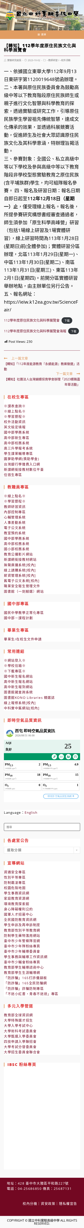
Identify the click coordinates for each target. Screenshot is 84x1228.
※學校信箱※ (15, 665)
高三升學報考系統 (18, 448)
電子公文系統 (15, 527)
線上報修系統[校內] (20, 703)
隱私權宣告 (68, 1203)
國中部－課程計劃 (18, 618)
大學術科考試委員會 (20, 1031)
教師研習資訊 (15, 506)
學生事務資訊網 (16, 893)
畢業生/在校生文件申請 (23, 639)
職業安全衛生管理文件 (22, 586)
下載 (67, 320)
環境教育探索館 (16, 904)
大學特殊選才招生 (18, 1020)
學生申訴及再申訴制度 (22, 925)
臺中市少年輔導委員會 (22, 951)
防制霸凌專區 (15, 882)
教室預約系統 (15, 533)
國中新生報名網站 (18, 676)
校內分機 (30, 1203)
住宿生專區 (13, 475)
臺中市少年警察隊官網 (22, 941)
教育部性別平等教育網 (22, 930)
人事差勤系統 (15, 522)
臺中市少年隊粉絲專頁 (22, 946)
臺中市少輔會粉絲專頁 (22, 962)
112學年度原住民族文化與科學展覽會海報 (35, 331)
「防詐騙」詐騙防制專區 (24, 988)
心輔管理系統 (15, 517)
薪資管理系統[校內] (20, 575)
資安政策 (48, 1203)
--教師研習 (52, 60)
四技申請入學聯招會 (20, 1041)
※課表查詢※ (15, 406)
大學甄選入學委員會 (20, 1036)
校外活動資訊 (15, 422)
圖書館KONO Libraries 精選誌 (29, 697)
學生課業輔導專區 (18, 453)
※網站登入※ (15, 660)
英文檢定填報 (15, 427)
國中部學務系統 (16, 432)
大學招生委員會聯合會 (22, 1052)
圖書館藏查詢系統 (18, 692)
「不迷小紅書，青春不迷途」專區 (31, 994)
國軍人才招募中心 (18, 914)
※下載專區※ (15, 671)
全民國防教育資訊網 (20, 919)
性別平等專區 (15, 877)
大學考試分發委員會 (20, 1047)
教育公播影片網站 (18, 554)
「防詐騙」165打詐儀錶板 (25, 978)
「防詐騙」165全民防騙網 (25, 983)
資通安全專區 (15, 872)
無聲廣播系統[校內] (20, 565)
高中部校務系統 (16, 443)
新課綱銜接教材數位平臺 (24, 469)
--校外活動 (65, 60)
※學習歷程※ (15, 416)
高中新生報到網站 (18, 687)
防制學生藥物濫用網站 (22, 935)
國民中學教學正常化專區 (24, 612)
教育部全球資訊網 (18, 1015)
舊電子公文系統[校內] (22, 580)
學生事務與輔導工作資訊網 (25, 957)
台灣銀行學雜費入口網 (22, 464)
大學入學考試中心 (18, 1025)
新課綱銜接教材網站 (20, 559)
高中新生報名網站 (18, 681)
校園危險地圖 (15, 888)
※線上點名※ (15, 411)
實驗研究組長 (14, 60)
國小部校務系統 (16, 549)
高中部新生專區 (16, 437)
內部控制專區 (15, 512)
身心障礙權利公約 (18, 909)
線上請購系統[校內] (20, 570)
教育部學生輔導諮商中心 (24, 967)
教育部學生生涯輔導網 (22, 972)
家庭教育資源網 (16, 898)
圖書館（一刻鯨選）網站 (24, 591)
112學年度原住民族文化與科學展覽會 (32, 320)
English (31, 812)
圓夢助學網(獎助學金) (21, 459)
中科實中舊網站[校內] (22, 708)
